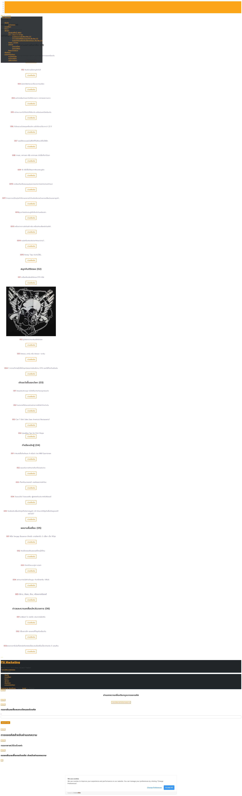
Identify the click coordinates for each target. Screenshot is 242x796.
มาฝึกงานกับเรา (12, 60)
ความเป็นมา (8, 27)
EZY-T (7, 29)
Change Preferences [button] (154, 787)
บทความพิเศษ (16, 49)
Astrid (24, 688)
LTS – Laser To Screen (15, 35)
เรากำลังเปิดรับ (12, 56)
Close (3, 690)
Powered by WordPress (8, 688)
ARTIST (7, 31)
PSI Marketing (10, 662)
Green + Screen (13, 43)
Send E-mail (5, 722)
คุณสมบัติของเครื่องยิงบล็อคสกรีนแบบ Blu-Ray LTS (27, 41)
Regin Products (13, 51)
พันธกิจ (7, 23)
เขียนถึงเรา (8, 52)
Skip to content (6, 16)
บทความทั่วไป (16, 47)
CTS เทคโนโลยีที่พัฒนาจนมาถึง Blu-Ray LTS (25, 39)
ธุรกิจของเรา (11, 25)
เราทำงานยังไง (12, 58)
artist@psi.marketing (8, 670)
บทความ (10, 45)
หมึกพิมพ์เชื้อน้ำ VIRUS (14, 33)
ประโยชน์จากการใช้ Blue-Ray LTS (21, 37)
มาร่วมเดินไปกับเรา (10, 54)
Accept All (169, 787)
